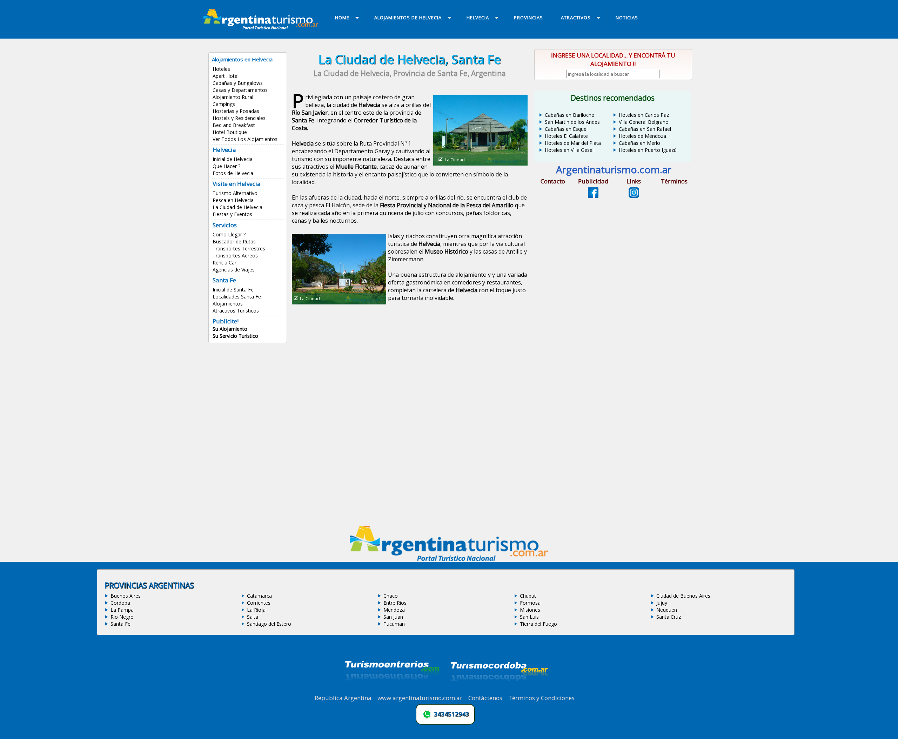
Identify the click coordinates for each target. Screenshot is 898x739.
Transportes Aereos (235, 255)
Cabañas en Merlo (639, 143)
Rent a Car (224, 262)
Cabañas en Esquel (566, 129)
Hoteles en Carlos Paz (644, 115)
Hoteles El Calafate (566, 136)
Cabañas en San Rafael (645, 129)
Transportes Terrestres (239, 248)
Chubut (528, 595)
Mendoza (394, 609)
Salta (252, 616)
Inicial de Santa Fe (233, 289)
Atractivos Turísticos (236, 310)
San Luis (529, 616)
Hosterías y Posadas (236, 111)
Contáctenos (485, 698)
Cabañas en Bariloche (569, 115)
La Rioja (256, 609)
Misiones (530, 609)
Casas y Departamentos (240, 90)
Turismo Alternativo (235, 193)
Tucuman (394, 623)
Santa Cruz (668, 616)
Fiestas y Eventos (232, 214)
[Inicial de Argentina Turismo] (262, 27)
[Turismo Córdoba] (498, 690)
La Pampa (122, 609)
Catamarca (259, 595)
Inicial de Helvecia (233, 159)
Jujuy (661, 602)
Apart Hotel (226, 76)
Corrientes (258, 602)
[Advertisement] (410, 366)
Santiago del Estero (269, 623)
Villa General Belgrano (644, 122)
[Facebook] (593, 196)
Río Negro (122, 616)
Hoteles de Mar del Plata (573, 143)
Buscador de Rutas (234, 241)
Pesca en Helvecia (233, 200)
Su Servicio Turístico (235, 335)
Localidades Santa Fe (237, 296)
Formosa (530, 602)
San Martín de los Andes (572, 122)
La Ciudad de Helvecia (237, 207)
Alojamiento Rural (233, 97)
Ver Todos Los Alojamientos (245, 139)
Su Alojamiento (230, 328)
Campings (224, 104)
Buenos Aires (125, 595)
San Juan (393, 616)
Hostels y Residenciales (239, 118)
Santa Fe (120, 623)
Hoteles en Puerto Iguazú (648, 150)
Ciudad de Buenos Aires (683, 595)
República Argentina (343, 698)
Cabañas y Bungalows (238, 83)
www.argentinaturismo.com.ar (419, 698)
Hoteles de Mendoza (642, 136)
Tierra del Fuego (538, 623)
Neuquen (666, 609)
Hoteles (221, 69)
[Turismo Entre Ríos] (392, 690)
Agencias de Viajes (234, 269)
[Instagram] (634, 196)
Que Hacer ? (226, 166)
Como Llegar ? (229, 234)
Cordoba (120, 602)
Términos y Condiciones (541, 698)
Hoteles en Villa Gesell (570, 150)
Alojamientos (228, 303)
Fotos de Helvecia (233, 173)
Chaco (390, 595)
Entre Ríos (395, 602)
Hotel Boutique (230, 132)
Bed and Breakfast (234, 125)
